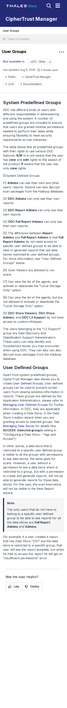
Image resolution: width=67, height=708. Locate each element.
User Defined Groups (28, 383)
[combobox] (40, 62)
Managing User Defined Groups (25, 405)
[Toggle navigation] (57, 5)
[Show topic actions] (61, 52)
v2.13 (11, 84)
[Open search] (48, 5)
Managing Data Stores (18, 426)
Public (12, 76)
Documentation (32, 84)
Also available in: (14, 61)
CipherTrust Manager (38, 76)
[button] (33, 39)
